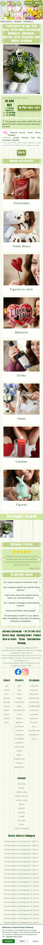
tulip (19, 690)
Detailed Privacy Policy (14, 936)
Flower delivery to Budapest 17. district (21, 906)
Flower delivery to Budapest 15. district (21, 898)
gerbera (19, 722)
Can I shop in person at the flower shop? (20, 582)
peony (19, 754)
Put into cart (30, 107)
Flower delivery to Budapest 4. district (21, 853)
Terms (22, 639)
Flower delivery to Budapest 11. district (21, 882)
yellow (7, 706)
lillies (19, 706)
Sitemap (21, 643)
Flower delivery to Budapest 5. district (21, 857)
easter (21, 788)
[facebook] (18, 672)
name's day (34, 698)
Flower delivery (6, 21)
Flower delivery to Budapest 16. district (21, 902)
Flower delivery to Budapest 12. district (21, 886)
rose (19, 685)
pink (6, 694)
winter (21, 816)
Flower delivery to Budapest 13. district (21, 890)
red (6, 685)
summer (21, 808)
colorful (6, 718)
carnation (19, 742)
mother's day (21, 792)
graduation (34, 734)
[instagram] (25, 672)
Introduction (33, 639)
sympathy (34, 714)
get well (34, 718)
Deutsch (28, 3)
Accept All (8, 941)
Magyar (38, 3)
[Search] (13, 3)
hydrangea (19, 738)
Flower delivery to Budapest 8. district (21, 869)
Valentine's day (21, 796)
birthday (34, 690)
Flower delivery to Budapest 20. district (21, 918)
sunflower (19, 726)
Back (21, 152)
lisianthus (19, 734)
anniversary (34, 702)
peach (6, 714)
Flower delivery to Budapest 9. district (21, 873)
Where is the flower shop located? (21, 610)
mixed (19, 694)
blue (7, 722)
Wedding (17, 21)
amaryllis (19, 730)
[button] (40, 559)
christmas (21, 783)
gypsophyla (19, 767)
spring (21, 804)
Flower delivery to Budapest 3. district (21, 849)
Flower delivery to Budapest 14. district (21, 894)
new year (21, 820)
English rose (19, 758)
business (34, 710)
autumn (21, 812)
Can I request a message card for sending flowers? (21, 604)
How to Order (10, 639)
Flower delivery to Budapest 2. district (21, 845)
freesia (19, 698)
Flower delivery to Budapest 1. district (21, 841)
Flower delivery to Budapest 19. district (21, 914)
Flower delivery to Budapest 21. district (21, 922)
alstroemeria (19, 710)
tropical (19, 718)
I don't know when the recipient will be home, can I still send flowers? (22, 596)
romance (34, 685)
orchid (19, 714)
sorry (34, 726)
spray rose (19, 746)
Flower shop (8, 635)
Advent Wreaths (21, 828)
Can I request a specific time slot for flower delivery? (21, 588)
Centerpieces (28, 21)
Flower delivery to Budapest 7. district (21, 865)
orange (7, 702)
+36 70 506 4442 (32, 631)
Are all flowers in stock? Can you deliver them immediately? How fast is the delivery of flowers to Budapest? (21, 618)
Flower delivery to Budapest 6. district (21, 861)
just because (34, 730)
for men (34, 722)
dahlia (19, 750)
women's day (21, 800)
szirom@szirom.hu (12, 631)
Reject (22, 941)
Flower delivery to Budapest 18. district (21, 910)
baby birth (34, 694)
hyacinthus (19, 702)
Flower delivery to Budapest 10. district (21, 877)
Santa (21, 824)
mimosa (19, 763)
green (6, 710)
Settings (35, 941)
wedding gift (34, 706)
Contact (37, 635)
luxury (34, 738)
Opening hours (24, 635)
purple (7, 698)
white (6, 690)
